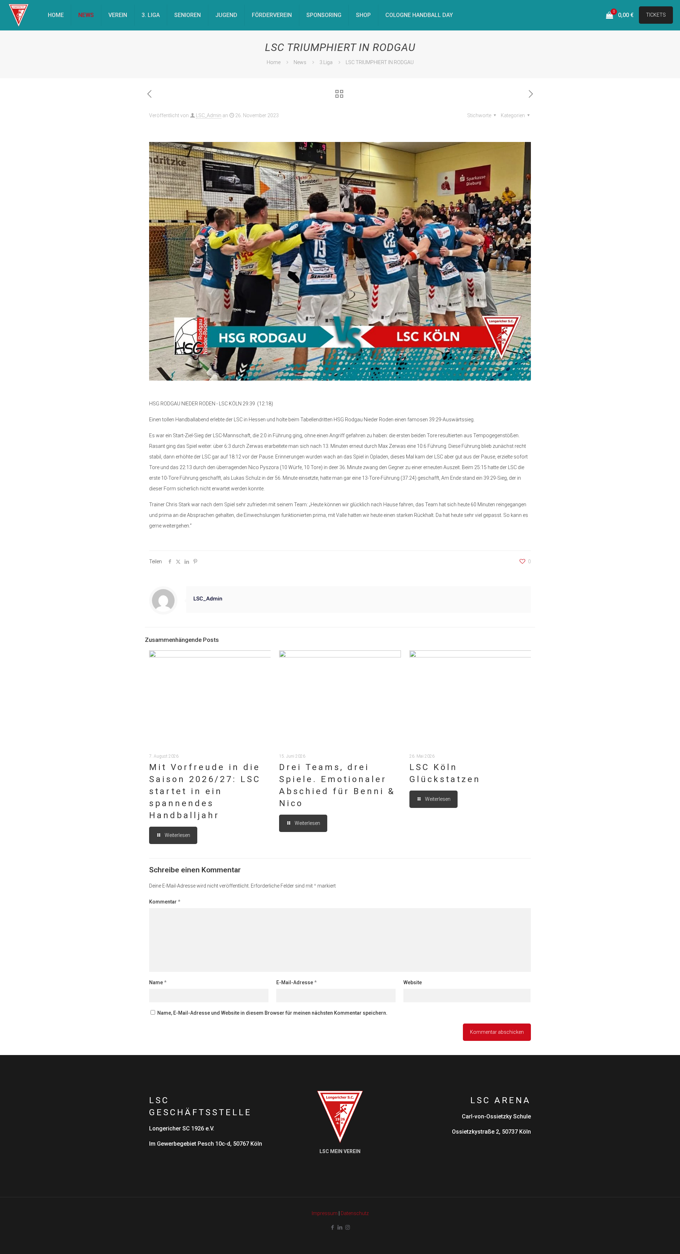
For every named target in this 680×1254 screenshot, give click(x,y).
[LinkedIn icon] (340, 1227)
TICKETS (656, 15)
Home (273, 62)
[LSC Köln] (18, 15)
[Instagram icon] (347, 1227)
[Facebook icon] (332, 1227)
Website (412, 982)
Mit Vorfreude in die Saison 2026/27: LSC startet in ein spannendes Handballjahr (205, 791)
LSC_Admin (208, 115)
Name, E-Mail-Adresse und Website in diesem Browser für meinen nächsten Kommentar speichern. (272, 1013)
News (300, 62)
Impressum (325, 1213)
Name (157, 982)
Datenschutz (355, 1213)
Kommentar (164, 902)
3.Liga (326, 62)
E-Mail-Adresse (296, 982)
